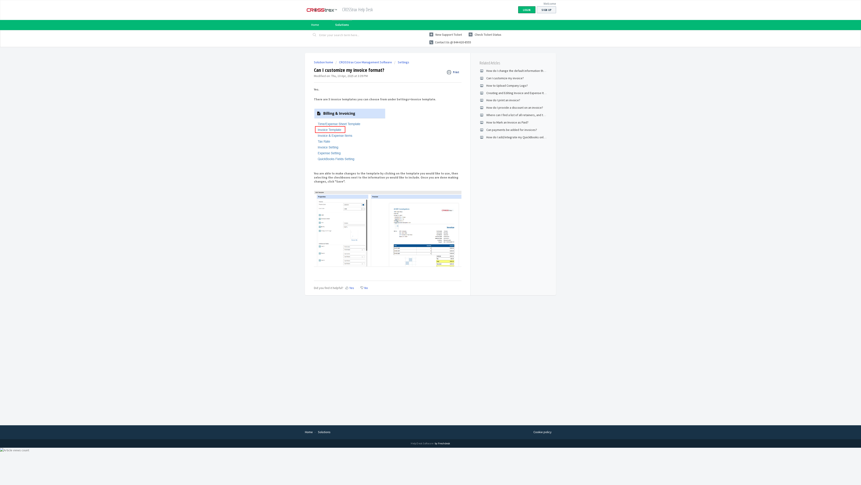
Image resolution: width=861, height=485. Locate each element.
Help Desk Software (422, 443)
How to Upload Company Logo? (507, 86)
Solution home (324, 62)
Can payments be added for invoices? (511, 130)
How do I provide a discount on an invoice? (514, 108)
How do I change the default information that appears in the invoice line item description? (546, 71)
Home (315, 25)
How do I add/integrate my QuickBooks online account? (523, 137)
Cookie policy (542, 432)
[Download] (422, 188)
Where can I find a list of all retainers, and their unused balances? (529, 115)
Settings (403, 62)
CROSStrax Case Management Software (365, 62)
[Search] (314, 35)
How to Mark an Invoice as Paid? (507, 122)
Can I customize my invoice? (505, 78)
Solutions (342, 25)
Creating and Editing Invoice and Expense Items (518, 93)
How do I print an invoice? (503, 100)
